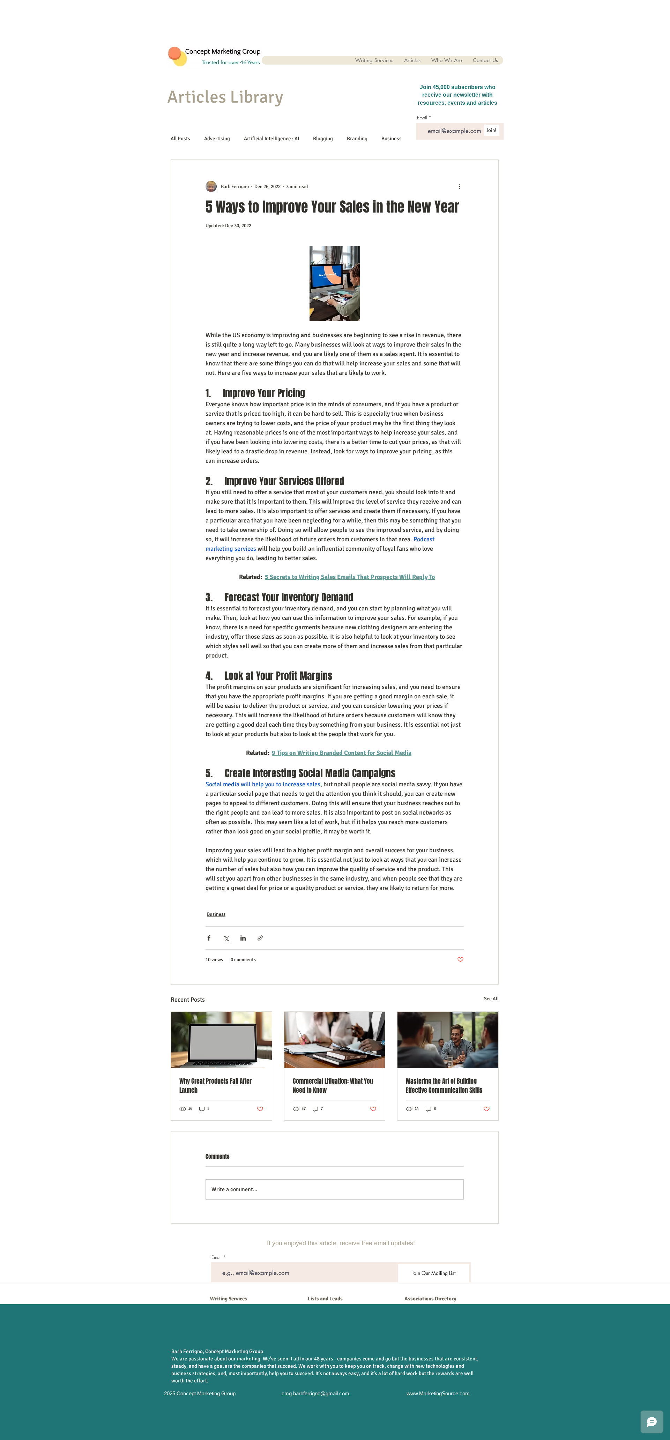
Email (216, 1257)
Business (391, 138)
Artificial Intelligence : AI (271, 138)
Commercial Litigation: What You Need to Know (333, 1086)
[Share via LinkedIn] (243, 938)
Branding (357, 138)
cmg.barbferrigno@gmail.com (315, 1393)
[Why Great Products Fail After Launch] (221, 1040)
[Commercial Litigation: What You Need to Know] (334, 1040)
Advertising (217, 138)
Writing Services (228, 1299)
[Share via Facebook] (209, 938)
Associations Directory (430, 1299)
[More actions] (459, 186)
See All (491, 999)
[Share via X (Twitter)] (226, 938)
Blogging (323, 138)
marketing (248, 1359)
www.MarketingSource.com (438, 1393)
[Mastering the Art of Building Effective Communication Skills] (447, 1040)
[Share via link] (260, 938)
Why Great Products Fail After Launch (215, 1086)
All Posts (180, 138)
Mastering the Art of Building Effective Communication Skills (444, 1086)
